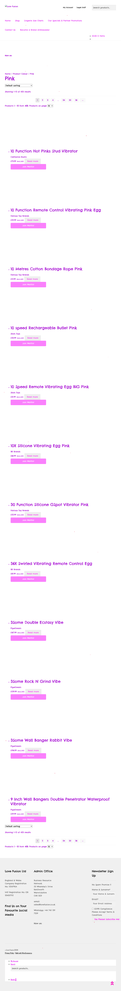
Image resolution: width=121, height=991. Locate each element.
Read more (32, 161)
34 (64, 100)
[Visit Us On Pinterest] (68, 46)
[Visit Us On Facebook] (45, 46)
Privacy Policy (9, 953)
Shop (17, 20)
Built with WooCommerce (23, 953)
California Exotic (19, 157)
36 (76, 100)
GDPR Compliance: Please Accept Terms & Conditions (103, 912)
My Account (68, 7)
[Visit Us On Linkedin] (76, 46)
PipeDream (16, 628)
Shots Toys (15, 334)
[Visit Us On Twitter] (53, 46)
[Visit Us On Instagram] (60, 46)
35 (70, 100)
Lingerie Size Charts (33, 20)
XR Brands (15, 451)
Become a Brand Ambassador (35, 30)
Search (13, 964)
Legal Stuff (81, 7)
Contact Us (10, 30)
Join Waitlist (28, 166)
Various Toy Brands (20, 216)
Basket (13, 980)
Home (8, 20)
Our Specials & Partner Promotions (65, 20)
